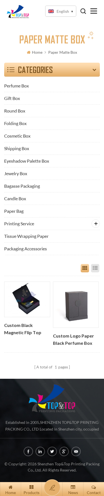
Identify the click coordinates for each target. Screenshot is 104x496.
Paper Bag (14, 211)
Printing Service (19, 223)
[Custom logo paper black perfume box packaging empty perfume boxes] (76, 305)
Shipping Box (16, 148)
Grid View (85, 268)
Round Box (14, 110)
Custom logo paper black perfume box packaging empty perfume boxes (73, 340)
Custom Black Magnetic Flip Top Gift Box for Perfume (26, 329)
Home (37, 52)
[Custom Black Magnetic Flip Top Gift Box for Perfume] (27, 299)
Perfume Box (16, 85)
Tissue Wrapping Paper (26, 236)
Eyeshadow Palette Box (26, 160)
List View (95, 268)
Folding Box (15, 123)
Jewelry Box (15, 173)
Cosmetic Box (17, 135)
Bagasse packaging (22, 186)
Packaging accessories (25, 248)
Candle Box (15, 198)
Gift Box (12, 98)
